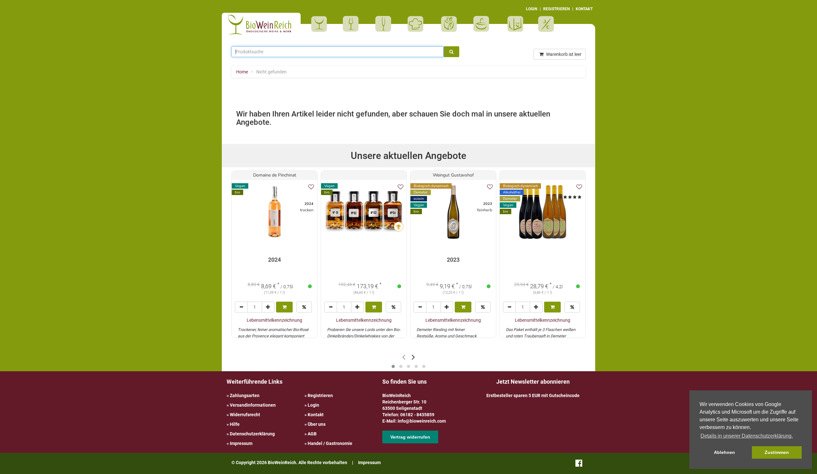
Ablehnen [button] (724, 452)
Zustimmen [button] (777, 452)
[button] (393, 366)
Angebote (547, 23)
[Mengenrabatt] (304, 307)
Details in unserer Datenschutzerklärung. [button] (747, 436)
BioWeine (320, 23)
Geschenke (449, 23)
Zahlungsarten (244, 395)
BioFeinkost (417, 23)
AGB (312, 433)
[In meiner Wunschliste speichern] (311, 187)
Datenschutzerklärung (252, 433)
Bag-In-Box (514, 27)
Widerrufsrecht (245, 414)
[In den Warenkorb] (284, 307)
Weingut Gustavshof (453, 175)
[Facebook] (579, 464)
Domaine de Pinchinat (274, 175)
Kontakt (316, 414)
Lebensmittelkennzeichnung (274, 320)
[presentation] (404, 357)
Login (313, 405)
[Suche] (451, 51)
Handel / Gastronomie (330, 443)
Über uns (317, 424)
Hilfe (235, 424)
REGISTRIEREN (556, 9)
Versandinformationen (253, 405)
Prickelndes (385, 23)
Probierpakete (483, 23)
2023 (453, 259)
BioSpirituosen (352, 23)
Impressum (241, 443)
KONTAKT (584, 9)
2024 (274, 259)
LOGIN (531, 9)
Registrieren (320, 395)
